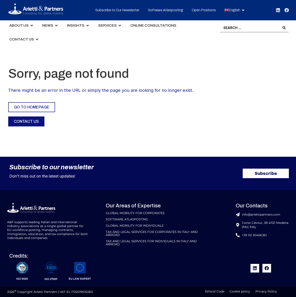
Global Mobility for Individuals (135, 225)
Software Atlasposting (127, 219)
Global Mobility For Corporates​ (135, 213)
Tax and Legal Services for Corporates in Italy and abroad (152, 233)
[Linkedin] (278, 10)
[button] (234, 10)
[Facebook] (287, 10)
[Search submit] (284, 27)
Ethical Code (214, 291)
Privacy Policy (266, 291)
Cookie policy (240, 291)
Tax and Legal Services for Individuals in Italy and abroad (151, 243)
